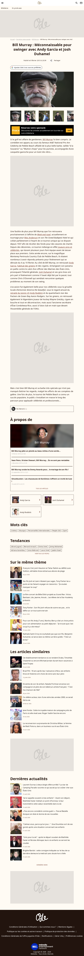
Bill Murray (35, 39)
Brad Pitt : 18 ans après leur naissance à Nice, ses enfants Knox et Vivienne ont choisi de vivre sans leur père (46, 672)
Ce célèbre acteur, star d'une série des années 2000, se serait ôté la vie (48, 698)
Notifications (47, 936)
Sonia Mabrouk (32, 550)
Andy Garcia (25, 500)
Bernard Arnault (30, 546)
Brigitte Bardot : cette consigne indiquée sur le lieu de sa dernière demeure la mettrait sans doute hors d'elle (46, 852)
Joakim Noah (56, 550)
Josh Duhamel (45, 272)
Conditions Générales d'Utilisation (23, 927)
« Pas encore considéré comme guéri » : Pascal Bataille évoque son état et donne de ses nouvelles (45, 812)
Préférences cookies (74, 936)
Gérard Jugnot (16, 546)
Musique (22, 531)
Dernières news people (23, 39)
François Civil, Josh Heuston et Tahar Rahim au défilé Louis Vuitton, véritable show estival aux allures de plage (47, 569)
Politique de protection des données (60, 931)
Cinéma (14, 531)
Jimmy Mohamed (56, 546)
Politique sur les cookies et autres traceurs (24, 931)
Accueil (12, 39)
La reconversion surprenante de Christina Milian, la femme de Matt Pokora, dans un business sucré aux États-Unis (47, 724)
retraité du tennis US (20, 293)
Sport (65, 531)
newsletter (81, 3)
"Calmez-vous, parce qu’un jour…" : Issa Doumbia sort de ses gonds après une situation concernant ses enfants (48, 825)
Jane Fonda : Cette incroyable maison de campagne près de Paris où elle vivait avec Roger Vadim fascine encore (47, 711)
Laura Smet (45, 550)
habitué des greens (26, 266)
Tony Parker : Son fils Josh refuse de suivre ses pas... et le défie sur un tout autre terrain (46, 609)
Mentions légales (65, 927)
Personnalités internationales (39, 531)
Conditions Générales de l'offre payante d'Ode (20, 936)
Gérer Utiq (59, 936)
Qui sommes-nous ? (48, 927)
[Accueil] (39, 3)
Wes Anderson (31, 237)
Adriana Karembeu (18, 550)
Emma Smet (42, 546)
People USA (56, 531)
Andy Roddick (36, 293)
